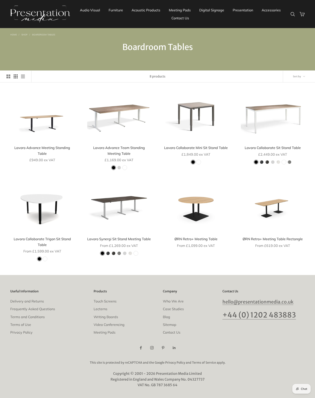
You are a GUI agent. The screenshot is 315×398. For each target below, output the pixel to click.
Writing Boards (106, 317)
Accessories (271, 10)
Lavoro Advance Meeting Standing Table (42, 150)
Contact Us (180, 18)
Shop (24, 34)
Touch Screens (105, 301)
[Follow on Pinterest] (163, 348)
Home (13, 34)
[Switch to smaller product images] (16, 76)
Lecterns (100, 309)
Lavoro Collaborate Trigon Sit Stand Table (42, 242)
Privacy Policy (21, 332)
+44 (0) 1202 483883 (259, 314)
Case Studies (173, 309)
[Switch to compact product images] (23, 76)
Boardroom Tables (43, 34)
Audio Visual (90, 10)
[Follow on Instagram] (152, 348)
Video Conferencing (109, 324)
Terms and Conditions (27, 317)
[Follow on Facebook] (141, 348)
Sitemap (169, 324)
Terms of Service (204, 363)
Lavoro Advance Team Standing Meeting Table (119, 150)
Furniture (116, 10)
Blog (166, 317)
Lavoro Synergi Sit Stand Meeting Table (119, 239)
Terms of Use (20, 324)
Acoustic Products (146, 10)
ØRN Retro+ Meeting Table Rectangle (273, 239)
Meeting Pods (180, 10)
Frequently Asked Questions (32, 309)
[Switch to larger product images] (8, 76)
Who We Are (173, 301)
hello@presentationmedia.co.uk (257, 302)
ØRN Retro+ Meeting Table (196, 239)
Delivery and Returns (27, 301)
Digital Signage (211, 10)
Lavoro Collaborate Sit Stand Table (273, 148)
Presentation (243, 10)
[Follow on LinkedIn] (174, 348)
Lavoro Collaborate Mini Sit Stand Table (196, 148)
